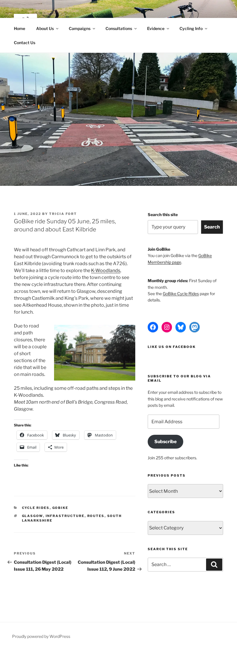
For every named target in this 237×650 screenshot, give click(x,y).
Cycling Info (191, 28)
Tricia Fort (63, 214)
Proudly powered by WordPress (41, 636)
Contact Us (24, 42)
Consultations (118, 28)
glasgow (32, 516)
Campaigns (79, 28)
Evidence (155, 28)
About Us (45, 28)
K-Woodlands (105, 270)
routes (96, 516)
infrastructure (65, 516)
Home (19, 28)
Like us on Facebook (172, 347)
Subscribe (165, 441)
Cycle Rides (36, 508)
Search (212, 227)
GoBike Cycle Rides (181, 293)
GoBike (60, 508)
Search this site (163, 214)
